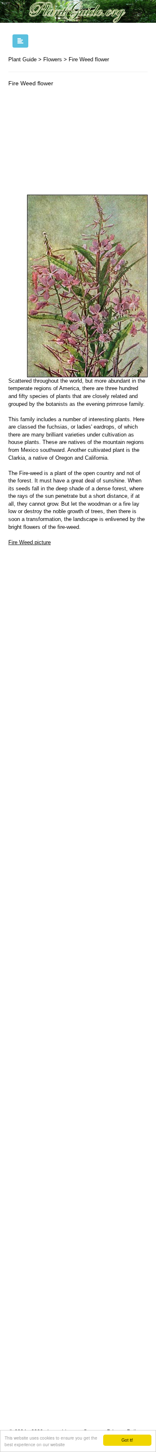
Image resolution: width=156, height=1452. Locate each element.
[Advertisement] (78, 143)
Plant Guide (22, 59)
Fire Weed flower (89, 59)
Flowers (52, 59)
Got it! (127, 1440)
